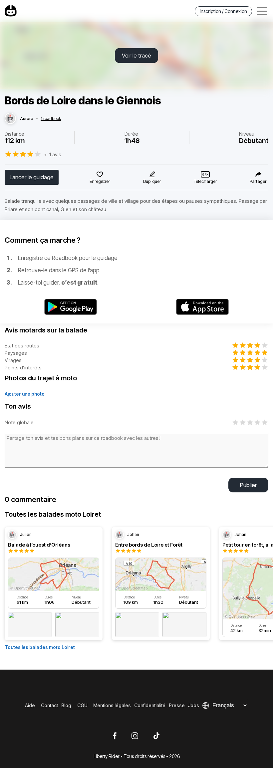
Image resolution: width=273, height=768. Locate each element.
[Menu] (261, 11)
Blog (66, 705)
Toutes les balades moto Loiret (40, 647)
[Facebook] (115, 736)
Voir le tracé (136, 55)
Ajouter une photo (25, 394)
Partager (258, 181)
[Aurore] (10, 119)
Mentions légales (112, 705)
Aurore (26, 119)
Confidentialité (149, 705)
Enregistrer (100, 181)
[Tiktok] (156, 736)
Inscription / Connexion (223, 11)
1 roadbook (51, 119)
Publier (248, 485)
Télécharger (205, 181)
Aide (30, 705)
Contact (49, 705)
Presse (177, 705)
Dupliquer (152, 181)
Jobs (193, 705)
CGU (82, 705)
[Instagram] (134, 736)
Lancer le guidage (32, 177)
